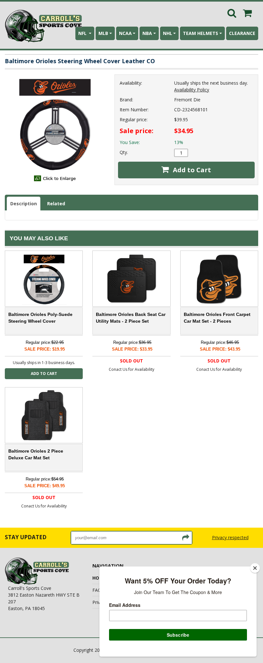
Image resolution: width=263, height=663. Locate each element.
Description (23, 203)
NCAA (125, 33)
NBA (147, 33)
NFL (83, 33)
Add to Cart (191, 170)
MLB (103, 33)
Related (56, 203)
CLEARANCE (242, 33)
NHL (167, 33)
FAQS (98, 590)
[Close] (255, 568)
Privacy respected (230, 537)
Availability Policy (191, 90)
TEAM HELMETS (200, 33)
